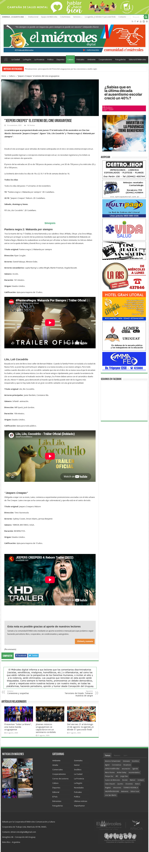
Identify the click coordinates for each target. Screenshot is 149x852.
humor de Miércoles (112, 780)
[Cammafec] (124, 361)
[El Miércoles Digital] (74, 37)
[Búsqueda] (146, 17)
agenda (135, 769)
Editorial (55, 792)
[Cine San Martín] (124, 251)
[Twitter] (137, 21)
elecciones (117, 788)
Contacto (122, 17)
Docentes (129, 784)
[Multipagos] (124, 208)
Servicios (76, 17)
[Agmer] (124, 336)
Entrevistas (56, 801)
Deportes (60, 59)
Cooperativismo (105, 59)
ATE (117, 776)
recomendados (134, 772)
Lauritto (120, 784)
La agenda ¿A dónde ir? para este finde (100, 17)
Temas (107, 755)
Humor (77, 765)
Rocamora (127, 765)
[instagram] (143, 21)
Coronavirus (116, 765)
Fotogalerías (120, 59)
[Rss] (132, 21)
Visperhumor (79, 806)
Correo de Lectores (60, 779)
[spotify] (147, 21)
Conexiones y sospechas (18, 692)
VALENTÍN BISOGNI (112, 791)
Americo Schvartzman (112, 761)
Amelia (55, 765)
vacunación (126, 769)
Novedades (79, 788)
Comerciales (57, 769)
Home (6, 59)
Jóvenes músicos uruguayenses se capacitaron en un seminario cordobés (46, 728)
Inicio (3, 76)
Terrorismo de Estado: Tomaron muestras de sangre (79, 693)
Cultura (70, 59)
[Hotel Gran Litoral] (124, 306)
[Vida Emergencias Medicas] (124, 229)
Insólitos (77, 769)
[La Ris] (124, 275)
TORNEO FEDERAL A (131, 788)
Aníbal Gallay (121, 772)
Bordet (124, 780)
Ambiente (91, 59)
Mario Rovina (110, 772)
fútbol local (135, 791)
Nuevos (117, 755)
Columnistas (65, 17)
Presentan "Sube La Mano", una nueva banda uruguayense (48, 69)
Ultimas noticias (80, 801)
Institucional (33, 17)
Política (50, 59)
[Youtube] (141, 21)
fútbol (137, 784)
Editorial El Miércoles (137, 59)
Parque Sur (109, 776)
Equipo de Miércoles (49, 17)
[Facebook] (135, 21)
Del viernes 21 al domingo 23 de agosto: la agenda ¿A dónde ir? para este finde (80, 727)
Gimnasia (126, 761)
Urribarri (141, 780)
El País (54, 797)
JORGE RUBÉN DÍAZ (112, 769)
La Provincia (39, 59)
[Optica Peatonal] (124, 189)
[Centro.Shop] (124, 169)
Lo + (125, 755)
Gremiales (78, 760)
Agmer (107, 765)
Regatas (108, 788)
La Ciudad (15, 59)
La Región (27, 59)
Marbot (132, 780)
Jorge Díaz (124, 776)
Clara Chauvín (110, 784)
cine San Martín (110, 795)
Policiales (80, 59)
